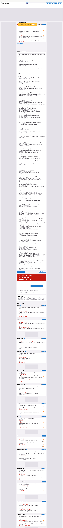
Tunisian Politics (21, 379)
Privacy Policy (31, 290)
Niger (19, 420)
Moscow (21, 414)
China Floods (20, 422)
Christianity (20, 444)
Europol (19, 387)
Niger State (21, 420)
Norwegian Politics (21, 409)
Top (18, 24)
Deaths (27, 409)
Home (2, 5)
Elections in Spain (23, 474)
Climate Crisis (22, 5)
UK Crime (29, 520)
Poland (21, 357)
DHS (24, 439)
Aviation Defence (25, 357)
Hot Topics (5, 5)
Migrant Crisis (20, 311)
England (25, 444)
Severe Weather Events (27, 422)
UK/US (19, 439)
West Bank (25, 425)
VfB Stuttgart (25, 460)
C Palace (22, 455)
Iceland (24, 427)
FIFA (19, 525)
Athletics (26, 520)
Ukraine (15, 5)
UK (8, 5)
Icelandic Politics (21, 427)
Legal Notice (36, 290)
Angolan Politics (29, 509)
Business (27, 5)
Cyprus (22, 387)
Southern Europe (25, 30)
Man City (20, 455)
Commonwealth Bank (23, 525)
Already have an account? (22, 287)
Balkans (26, 392)
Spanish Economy (25, 504)
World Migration (25, 311)
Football (31, 5)
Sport (34, 5)
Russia (23, 414)
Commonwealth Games (22, 520)
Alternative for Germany (22, 341)
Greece (19, 392)
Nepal (23, 422)
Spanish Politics (23, 327)
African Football (30, 460)
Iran (18, 5)
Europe (26, 322)
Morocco (20, 33)
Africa (23, 41)
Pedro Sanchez (20, 374)
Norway (25, 409)
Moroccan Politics (23, 509)
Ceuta (19, 30)
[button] (23, 51)
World (10, 5)
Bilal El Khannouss (21, 460)
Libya (29, 379)
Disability (32, 341)
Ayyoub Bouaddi (26, 455)
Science (44, 5)
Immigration (22, 439)
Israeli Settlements (21, 425)
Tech (42, 5)
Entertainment (38, 5)
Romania (20, 362)
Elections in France (25, 379)
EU (26, 427)
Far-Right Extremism (27, 341)
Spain (21, 30)
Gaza (13, 5)
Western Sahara (21, 38)
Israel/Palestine (29, 425)
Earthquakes (22, 392)
